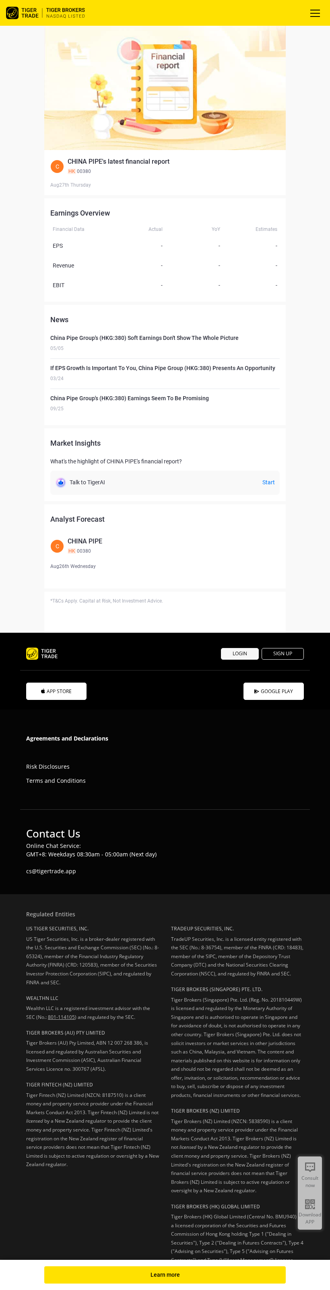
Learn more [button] (165, 1274)
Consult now (309, 1182)
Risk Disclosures (48, 766)
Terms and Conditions (56, 780)
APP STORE (59, 691)
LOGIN (240, 653)
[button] (165, 166)
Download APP (310, 1218)
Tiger (52, 12)
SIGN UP (282, 653)
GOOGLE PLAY (277, 691)
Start (268, 482)
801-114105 (61, 1017)
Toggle (316, 13)
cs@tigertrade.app (51, 871)
